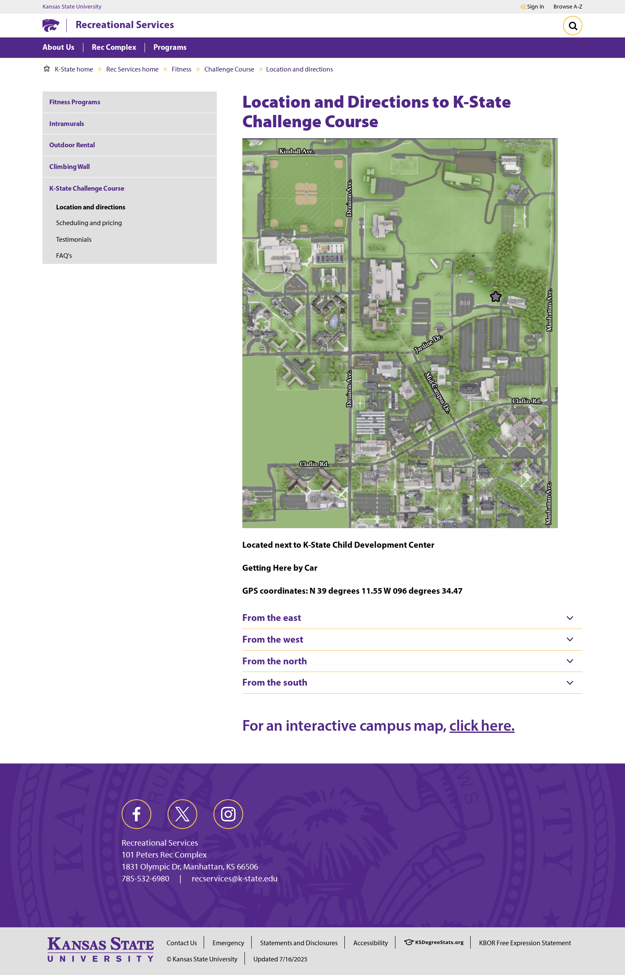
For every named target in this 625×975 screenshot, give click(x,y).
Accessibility (370, 943)
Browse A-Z (568, 6)
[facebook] (136, 814)
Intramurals (66, 123)
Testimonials (73, 239)
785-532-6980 (145, 878)
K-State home (74, 69)
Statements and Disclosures (299, 943)
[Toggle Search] (572, 25)
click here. (481, 725)
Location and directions (90, 207)
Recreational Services (125, 24)
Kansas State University (72, 6)
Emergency (228, 943)
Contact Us (182, 943)
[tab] (412, 618)
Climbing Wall (69, 166)
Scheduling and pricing (89, 223)
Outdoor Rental (72, 144)
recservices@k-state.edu (235, 878)
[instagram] (228, 814)
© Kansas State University (202, 959)
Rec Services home (132, 69)
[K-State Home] (51, 25)
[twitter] (182, 814)
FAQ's (64, 256)
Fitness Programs (75, 101)
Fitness (181, 69)
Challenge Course (229, 69)
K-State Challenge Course (86, 188)
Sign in (535, 6)
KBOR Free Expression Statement (525, 943)
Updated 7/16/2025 (280, 959)
